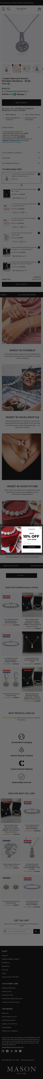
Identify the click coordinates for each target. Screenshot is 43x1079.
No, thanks (31, 550)
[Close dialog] (40, 528)
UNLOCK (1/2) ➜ (31, 547)
